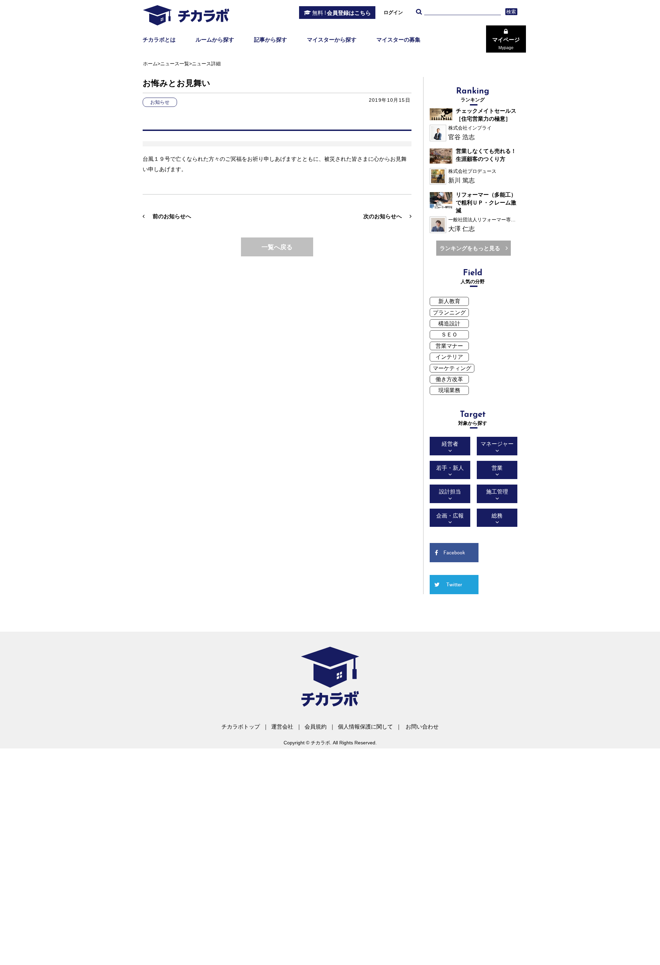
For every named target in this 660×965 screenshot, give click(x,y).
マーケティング (452, 368)
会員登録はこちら (341, 13)
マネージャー (497, 444)
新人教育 (449, 301)
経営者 (450, 444)
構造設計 (449, 323)
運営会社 (282, 727)
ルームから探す (215, 40)
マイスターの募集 (398, 40)
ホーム (150, 63)
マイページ (506, 43)
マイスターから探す (331, 40)
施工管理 (497, 492)
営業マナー (449, 346)
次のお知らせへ (382, 216)
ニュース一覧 (174, 63)
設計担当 (450, 492)
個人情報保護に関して (365, 727)
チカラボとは (159, 40)
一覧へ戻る (277, 247)
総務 (497, 516)
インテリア (449, 357)
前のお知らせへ (172, 216)
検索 (511, 11)
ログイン (393, 12)
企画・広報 (450, 516)
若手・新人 (450, 468)
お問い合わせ (422, 727)
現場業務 (449, 390)
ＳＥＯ (449, 334)
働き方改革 (449, 379)
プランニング (449, 312)
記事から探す (270, 40)
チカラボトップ (240, 727)
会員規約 (316, 727)
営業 (497, 468)
